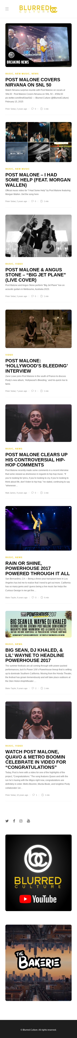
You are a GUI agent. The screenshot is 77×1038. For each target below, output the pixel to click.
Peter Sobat (10, 109)
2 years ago (22, 109)
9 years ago (22, 493)
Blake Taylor (10, 597)
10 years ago (22, 795)
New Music (22, 74)
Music (9, 74)
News (35, 74)
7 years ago (22, 391)
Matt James (10, 493)
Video (19, 264)
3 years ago (22, 296)
